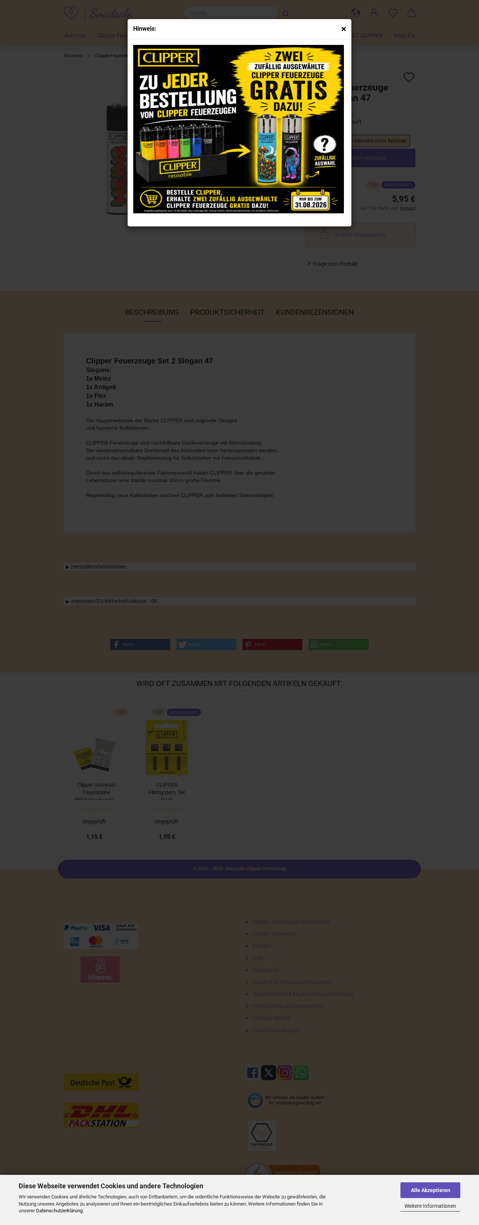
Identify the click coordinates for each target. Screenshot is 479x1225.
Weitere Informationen (430, 1206)
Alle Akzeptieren (430, 1190)
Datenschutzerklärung (59, 1210)
